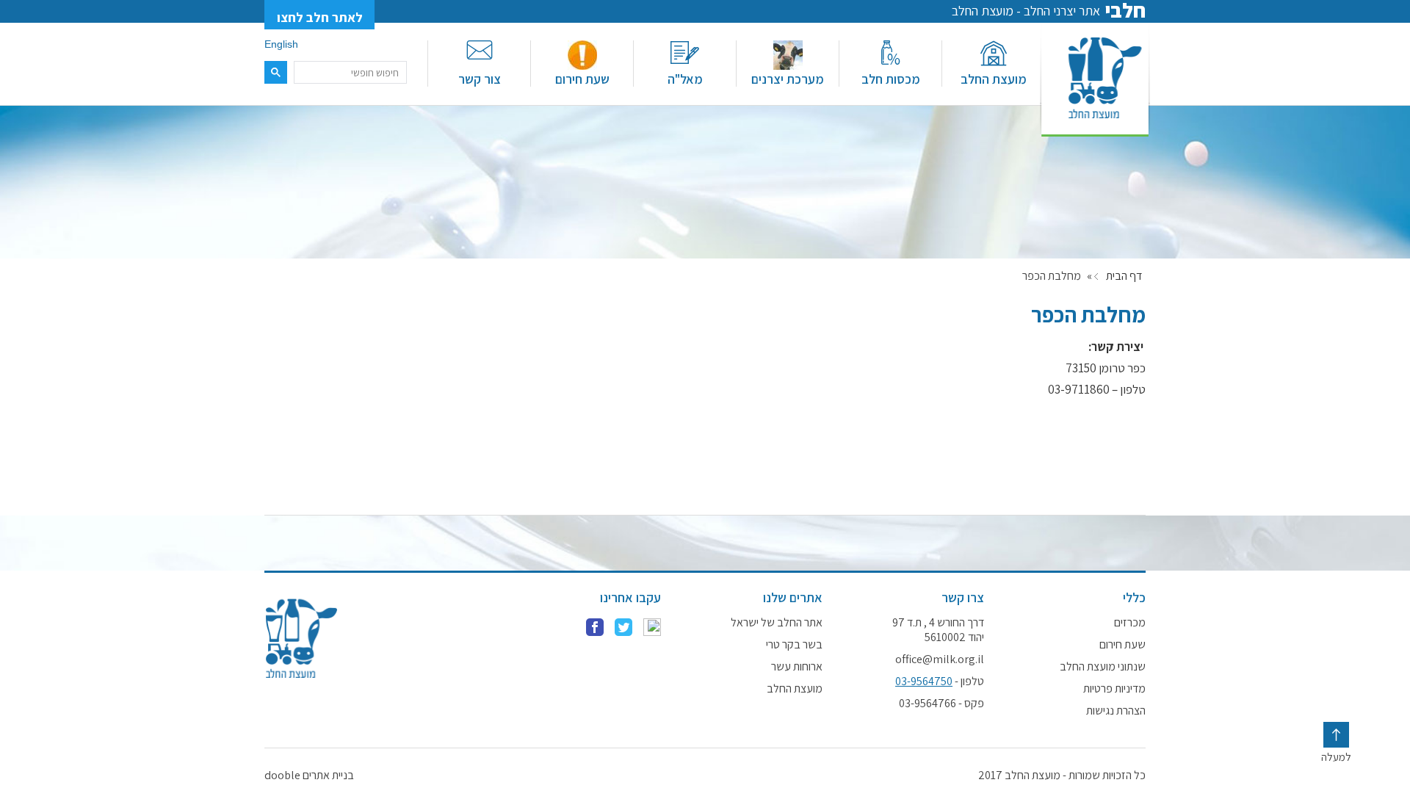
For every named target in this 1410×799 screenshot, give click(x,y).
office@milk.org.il (939, 659)
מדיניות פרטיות (1114, 689)
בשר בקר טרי (794, 644)
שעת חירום (582, 78)
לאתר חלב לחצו (320, 17)
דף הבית (1124, 276)
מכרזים (1130, 622)
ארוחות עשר (796, 666)
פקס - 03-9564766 (941, 703)
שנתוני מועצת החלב (1103, 666)
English (281, 44)
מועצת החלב (994, 78)
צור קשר (479, 78)
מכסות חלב (890, 78)
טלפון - (939, 681)
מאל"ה (685, 78)
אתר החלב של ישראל (776, 622)
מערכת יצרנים (787, 78)
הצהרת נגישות (1116, 711)
